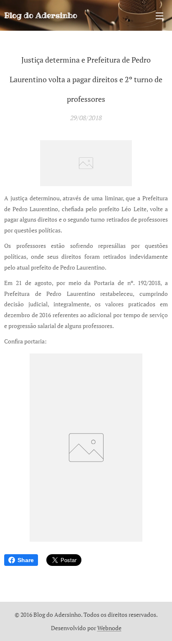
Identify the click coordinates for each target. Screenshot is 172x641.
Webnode (109, 628)
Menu (159, 15)
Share (26, 560)
